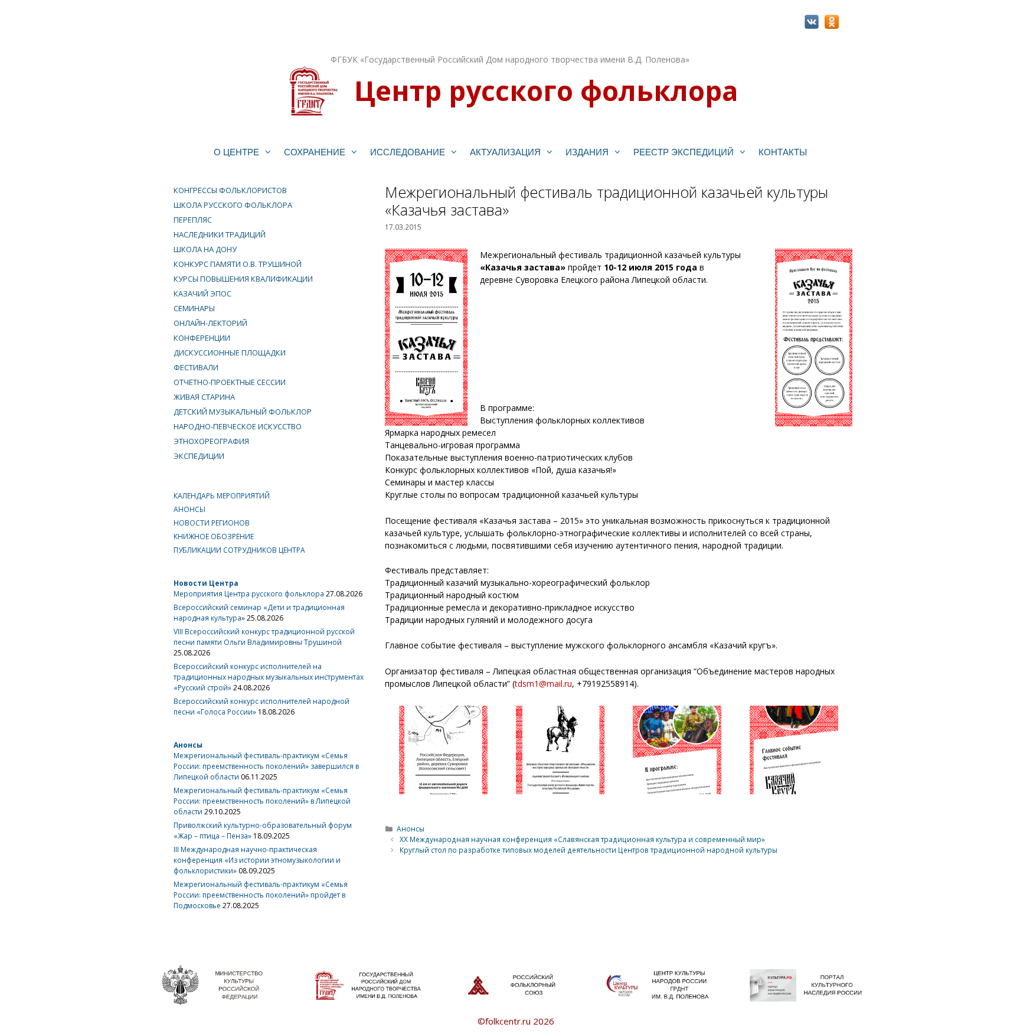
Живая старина (204, 397)
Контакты (783, 152)
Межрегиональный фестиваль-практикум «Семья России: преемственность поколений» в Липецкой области (262, 801)
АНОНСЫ (189, 509)
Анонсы (410, 828)
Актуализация (505, 152)
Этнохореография (211, 441)
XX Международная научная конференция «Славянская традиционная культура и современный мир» (582, 839)
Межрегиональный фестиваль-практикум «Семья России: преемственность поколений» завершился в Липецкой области (266, 766)
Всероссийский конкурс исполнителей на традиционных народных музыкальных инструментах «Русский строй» (269, 677)
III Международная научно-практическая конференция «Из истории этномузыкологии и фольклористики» (257, 860)
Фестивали (196, 367)
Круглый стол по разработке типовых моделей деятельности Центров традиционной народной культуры (588, 849)
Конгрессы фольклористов (230, 190)
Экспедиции (199, 456)
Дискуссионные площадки (230, 352)
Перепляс (193, 219)
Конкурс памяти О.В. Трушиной (238, 264)
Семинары (194, 308)
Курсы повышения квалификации (243, 278)
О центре (236, 152)
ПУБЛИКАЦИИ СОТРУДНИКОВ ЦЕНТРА (239, 550)
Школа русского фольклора (233, 205)
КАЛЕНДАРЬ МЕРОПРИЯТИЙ (222, 496)
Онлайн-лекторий (210, 323)
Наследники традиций (220, 234)
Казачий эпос (202, 293)
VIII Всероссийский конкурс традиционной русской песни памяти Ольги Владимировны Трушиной (264, 637)
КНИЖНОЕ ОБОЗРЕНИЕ (214, 536)
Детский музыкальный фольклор (243, 411)
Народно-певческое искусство (238, 426)
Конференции (202, 337)
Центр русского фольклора (546, 90)
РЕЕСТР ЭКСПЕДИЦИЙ (683, 152)
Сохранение (314, 152)
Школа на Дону (205, 249)
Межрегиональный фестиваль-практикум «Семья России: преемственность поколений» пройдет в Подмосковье (261, 895)
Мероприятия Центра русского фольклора (249, 594)
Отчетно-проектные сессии (230, 382)
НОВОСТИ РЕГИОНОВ (212, 523)
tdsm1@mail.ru (543, 683)
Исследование (407, 152)
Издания (587, 152)
